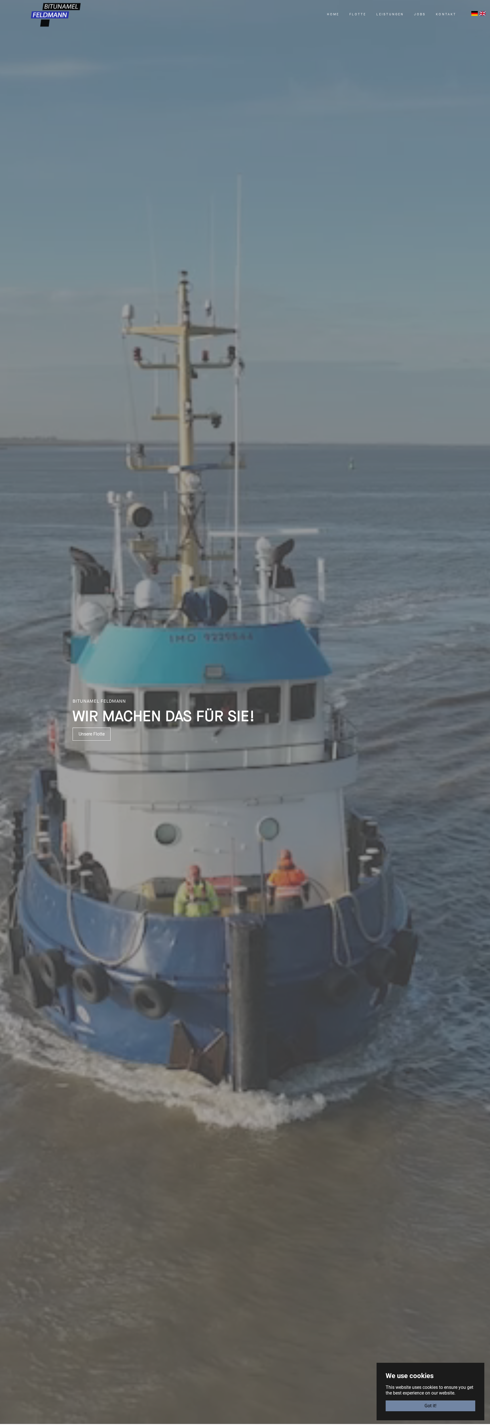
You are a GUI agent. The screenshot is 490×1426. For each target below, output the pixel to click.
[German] (474, 13)
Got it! (430, 1405)
